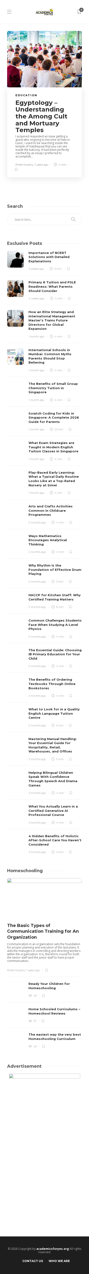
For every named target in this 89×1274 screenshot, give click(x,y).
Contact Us (32, 1261)
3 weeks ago (36, 268)
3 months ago (37, 793)
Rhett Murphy (24, 164)
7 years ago (41, 164)
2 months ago (37, 522)
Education (26, 95)
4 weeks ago (36, 298)
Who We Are (59, 1261)
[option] (44, 963)
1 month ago (36, 336)
